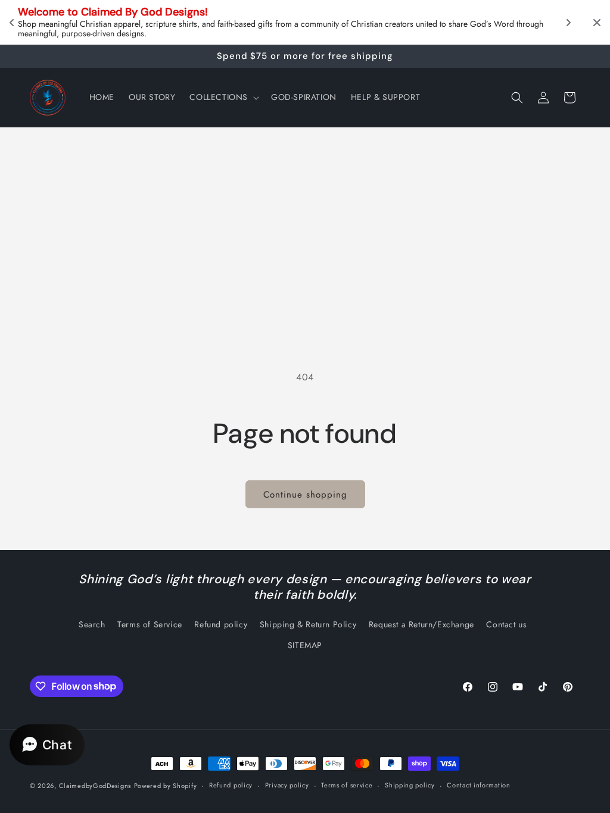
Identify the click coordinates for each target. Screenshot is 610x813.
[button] (223, 97)
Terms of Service (149, 624)
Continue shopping (305, 494)
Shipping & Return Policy (308, 624)
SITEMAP (305, 645)
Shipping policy (410, 785)
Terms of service (346, 785)
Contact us (506, 624)
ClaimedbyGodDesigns (95, 785)
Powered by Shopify (165, 785)
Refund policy (220, 624)
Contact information (478, 785)
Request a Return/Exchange (421, 624)
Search (92, 624)
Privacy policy (287, 785)
